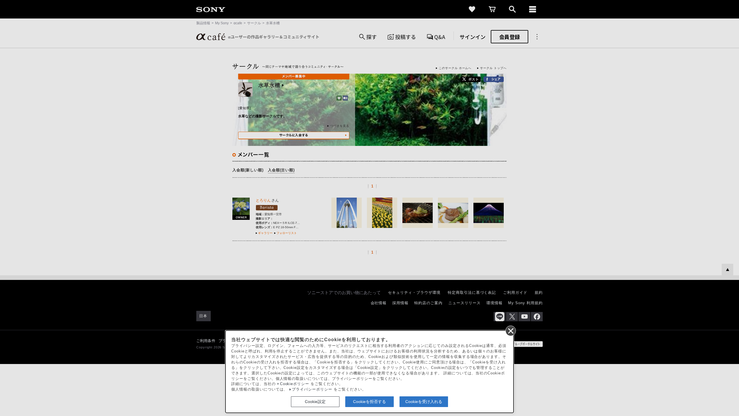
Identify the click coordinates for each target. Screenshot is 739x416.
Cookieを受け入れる (423, 401)
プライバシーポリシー (312, 389)
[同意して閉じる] (510, 330)
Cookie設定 (315, 401)
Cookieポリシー (294, 384)
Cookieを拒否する (369, 401)
